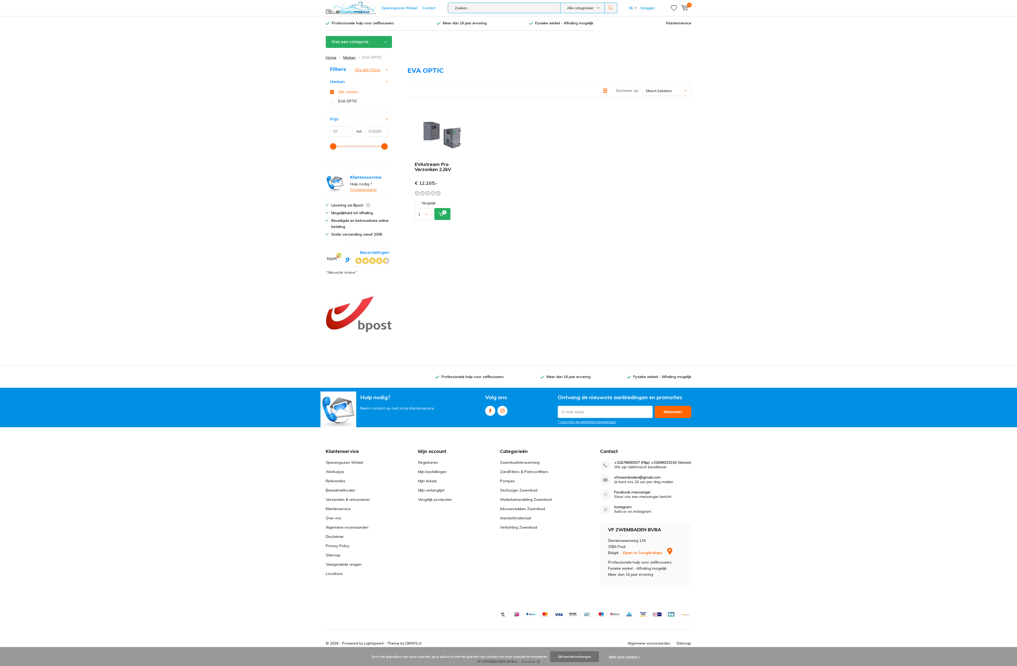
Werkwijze (335, 471)
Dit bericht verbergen (574, 657)
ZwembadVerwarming (519, 462)
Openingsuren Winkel (399, 8)
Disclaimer (335, 536)
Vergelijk (429, 203)
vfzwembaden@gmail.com (637, 477)
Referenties (335, 481)
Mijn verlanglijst (431, 490)
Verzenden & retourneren (348, 499)
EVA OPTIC (348, 101)
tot (357, 131)
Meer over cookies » (624, 657)
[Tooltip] (368, 206)
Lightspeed (373, 643)
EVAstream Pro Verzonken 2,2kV (433, 166)
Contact (429, 8)
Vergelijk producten (435, 499)
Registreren (428, 462)
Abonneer (673, 411)
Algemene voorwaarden (347, 527)
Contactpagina (363, 189)
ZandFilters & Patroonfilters (524, 471)
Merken (349, 57)
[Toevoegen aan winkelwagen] (442, 214)
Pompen (507, 481)
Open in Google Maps (643, 552)
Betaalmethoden (340, 490)
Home (331, 57)
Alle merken (348, 91)
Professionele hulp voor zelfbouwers (363, 23)
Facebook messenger (632, 492)
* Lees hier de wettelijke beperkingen (587, 422)
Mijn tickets (427, 481)
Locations (334, 573)
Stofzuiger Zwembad (518, 490)
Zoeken (611, 8)
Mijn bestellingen (432, 471)
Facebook (490, 411)
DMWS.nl (413, 643)
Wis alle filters (367, 70)
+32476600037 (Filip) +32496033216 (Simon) (652, 462)
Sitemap (333, 555)
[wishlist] (674, 8)
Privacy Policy (337, 545)
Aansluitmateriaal (515, 518)
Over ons (333, 518)
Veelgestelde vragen (344, 564)
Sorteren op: (627, 90)
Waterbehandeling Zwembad (526, 499)
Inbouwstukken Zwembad (522, 508)
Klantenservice (678, 23)
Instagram (502, 411)
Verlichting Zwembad (518, 527)
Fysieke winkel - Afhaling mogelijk (564, 23)
